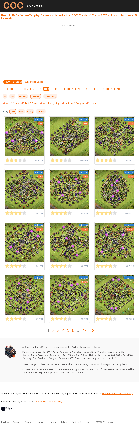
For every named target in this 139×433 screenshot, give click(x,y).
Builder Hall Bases (34, 81)
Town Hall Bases (13, 81)
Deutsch (29, 422)
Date (13, 111)
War (12, 96)
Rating (30, 111)
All (5, 96)
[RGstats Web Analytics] (7, 409)
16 (85, 330)
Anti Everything (51, 103)
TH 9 (46, 88)
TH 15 (93, 88)
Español (53, 422)
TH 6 (25, 88)
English (5, 422)
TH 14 (85, 88)
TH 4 (12, 88)
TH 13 (78, 88)
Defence (35, 96)
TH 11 (62, 88)
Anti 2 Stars (12, 103)
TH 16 (101, 88)
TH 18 (117, 88)
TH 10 (54, 88)
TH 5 (19, 88)
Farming (23, 96)
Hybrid (93, 103)
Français (41, 422)
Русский (17, 422)
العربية (111, 422)
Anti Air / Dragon (74, 103)
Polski (89, 422)
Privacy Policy (55, 401)
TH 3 (5, 88)
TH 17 (109, 88)
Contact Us (40, 401)
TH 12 (70, 88)
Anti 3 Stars (31, 103)
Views (21, 111)
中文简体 (100, 422)
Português (77, 422)
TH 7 (32, 88)
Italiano (64, 422)
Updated (41, 111)
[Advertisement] (69, 51)
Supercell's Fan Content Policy (117, 393)
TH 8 (38, 88)
